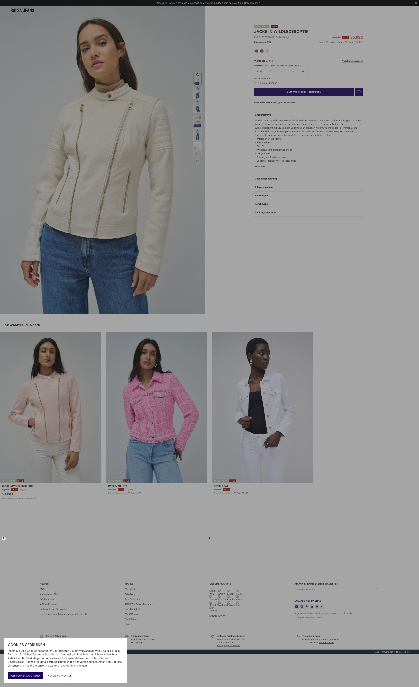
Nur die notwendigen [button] (60, 675)
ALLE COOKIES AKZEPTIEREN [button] (25, 675)
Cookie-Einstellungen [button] (73, 665)
